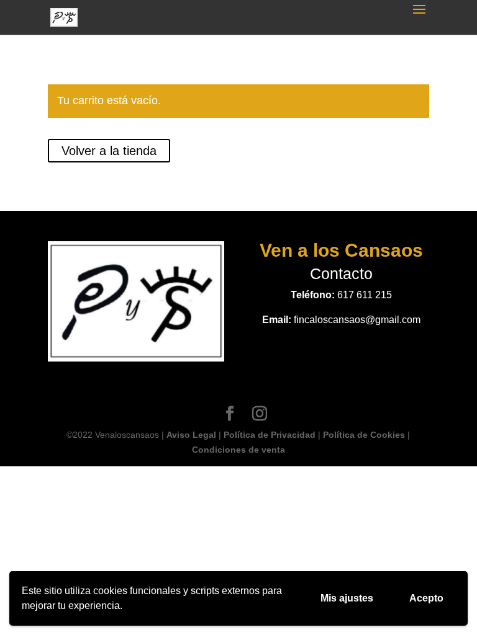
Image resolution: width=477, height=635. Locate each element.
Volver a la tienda (109, 151)
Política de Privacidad (270, 435)
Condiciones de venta (238, 450)
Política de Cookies (364, 435)
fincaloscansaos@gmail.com (357, 319)
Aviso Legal (191, 435)
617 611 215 (364, 295)
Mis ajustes (346, 598)
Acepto (426, 598)
